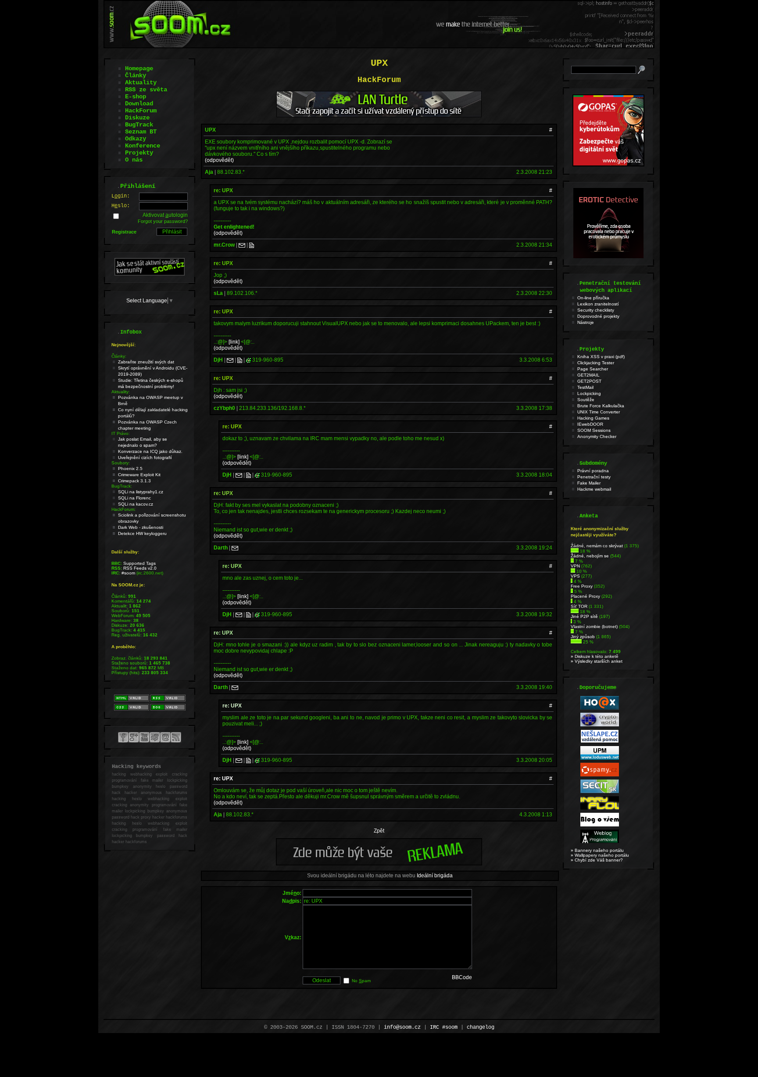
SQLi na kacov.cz (135, 504)
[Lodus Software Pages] (599, 758)
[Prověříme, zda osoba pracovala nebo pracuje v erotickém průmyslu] (608, 256)
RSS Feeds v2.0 (140, 568)
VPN (575, 566)
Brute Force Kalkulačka (600, 405)
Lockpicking (589, 393)
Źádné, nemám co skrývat (597, 545)
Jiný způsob (583, 636)
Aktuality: (120, 391)
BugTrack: (121, 486)
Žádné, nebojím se (590, 555)
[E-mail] (242, 245)
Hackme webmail (594, 489)
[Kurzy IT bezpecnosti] (608, 165)
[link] (234, 342)
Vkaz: (293, 937)
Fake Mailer (589, 483)
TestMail (585, 387)
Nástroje (585, 322)
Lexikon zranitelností (598, 304)
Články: (118, 356)
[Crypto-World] (599, 724)
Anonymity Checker (596, 436)
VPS (575, 576)
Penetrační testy (594, 476)
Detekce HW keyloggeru (142, 533)
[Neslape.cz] (599, 741)
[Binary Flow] (599, 808)
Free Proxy (582, 586)
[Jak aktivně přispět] (149, 274)
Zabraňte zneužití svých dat (146, 361)
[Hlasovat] (575, 551)
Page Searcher (592, 368)
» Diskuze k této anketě (595, 656)
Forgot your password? (163, 221)
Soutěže (585, 399)
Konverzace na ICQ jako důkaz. (150, 451)
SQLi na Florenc (134, 497)
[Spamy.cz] (599, 774)
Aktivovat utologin (165, 215)
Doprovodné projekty (598, 316)
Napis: (291, 901)
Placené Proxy (585, 596)
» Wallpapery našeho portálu (600, 855)
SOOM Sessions (594, 430)
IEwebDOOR (590, 424)
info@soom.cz (402, 1027)
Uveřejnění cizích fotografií (145, 457)
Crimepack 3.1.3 (134, 480)
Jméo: (291, 893)
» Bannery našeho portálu (597, 850)
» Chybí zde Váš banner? (597, 860)
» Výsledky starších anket (596, 661)
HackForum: (123, 509)
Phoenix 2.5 (130, 468)
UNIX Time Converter (598, 411)
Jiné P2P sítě (584, 616)
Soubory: (120, 462)
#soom (128, 573)
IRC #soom (444, 1027)
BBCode (462, 977)
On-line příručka (593, 297)
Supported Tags (139, 563)
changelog (480, 1027)
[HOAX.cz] (599, 708)
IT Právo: (120, 433)
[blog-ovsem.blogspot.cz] (599, 824)
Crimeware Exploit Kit (139, 474)
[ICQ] (248, 360)
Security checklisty (595, 310)
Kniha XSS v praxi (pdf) (601, 356)
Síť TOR (579, 606)
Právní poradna (593, 470)
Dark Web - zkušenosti (140, 527)
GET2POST (589, 381)
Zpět (379, 831)
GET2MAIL (588, 375)
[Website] (251, 245)
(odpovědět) (219, 160)
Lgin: (120, 196)
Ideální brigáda (435, 875)
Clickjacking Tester (595, 362)
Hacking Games (593, 418)
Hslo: (120, 206)
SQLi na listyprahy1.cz (140, 491)
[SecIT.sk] (599, 791)
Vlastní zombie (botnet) (594, 626)
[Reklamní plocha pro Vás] (379, 863)
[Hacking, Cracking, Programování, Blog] (599, 841)
